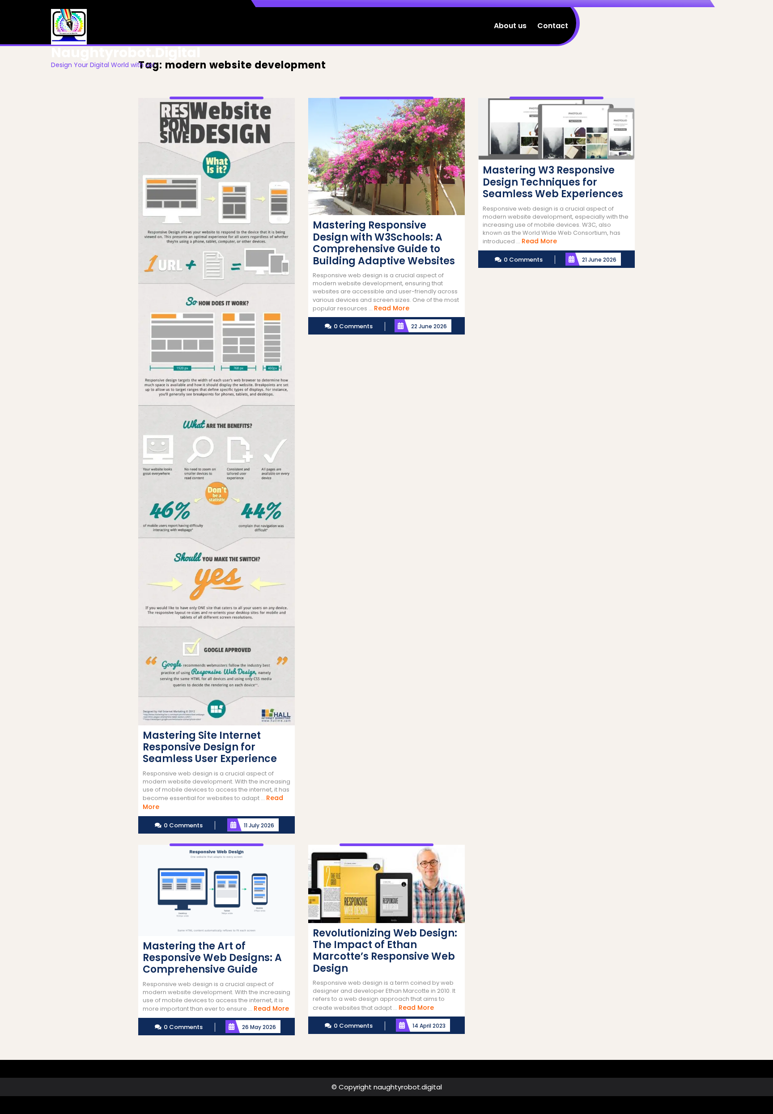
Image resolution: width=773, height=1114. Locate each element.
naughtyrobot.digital (125, 52)
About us (510, 26)
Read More (391, 308)
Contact (552, 26)
